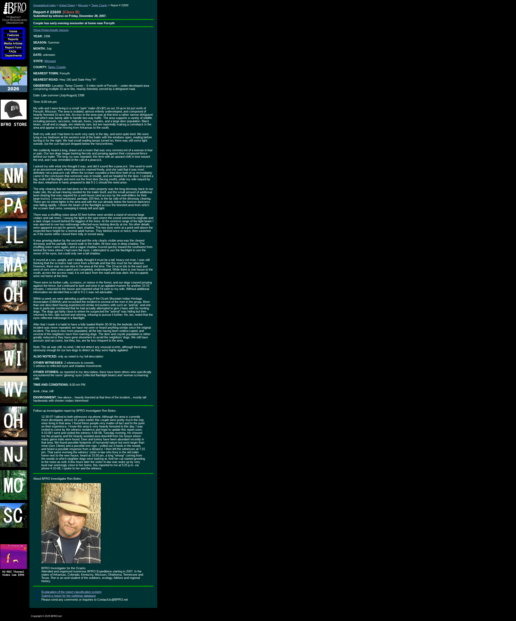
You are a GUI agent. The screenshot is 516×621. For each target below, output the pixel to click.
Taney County (99, 5)
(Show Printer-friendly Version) (51, 30)
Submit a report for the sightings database (68, 595)
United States (67, 5)
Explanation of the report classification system (71, 592)
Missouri (83, 5)
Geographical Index (44, 5)
